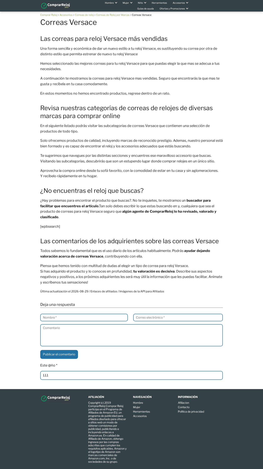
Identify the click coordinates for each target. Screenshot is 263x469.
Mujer (126, 2)
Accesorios (179, 2)
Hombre (109, 2)
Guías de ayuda (145, 8)
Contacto (183, 407)
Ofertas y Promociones (172, 8)
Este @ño (48, 365)
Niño (140, 2)
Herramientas (159, 2)
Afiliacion (183, 402)
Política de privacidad (191, 411)
